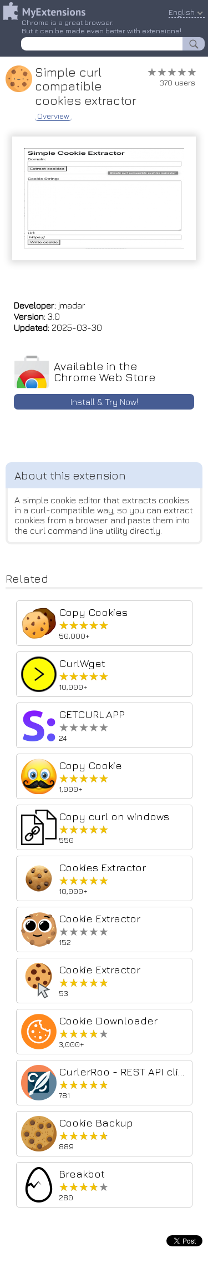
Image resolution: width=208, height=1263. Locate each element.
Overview (53, 116)
